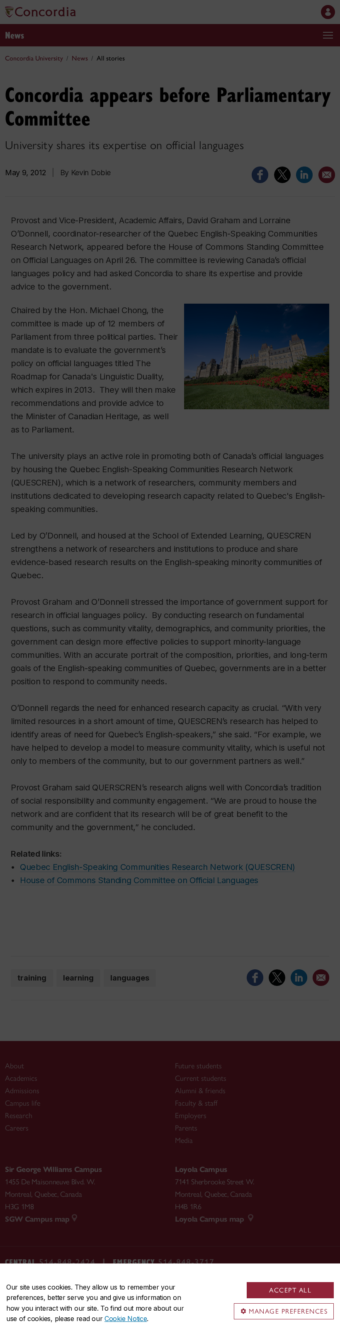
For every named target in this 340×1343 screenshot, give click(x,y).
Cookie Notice (125, 1318)
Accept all (290, 1290)
